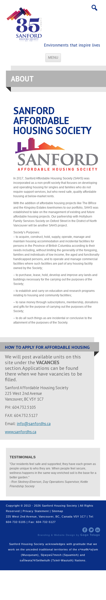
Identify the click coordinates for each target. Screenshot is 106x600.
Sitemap (57, 511)
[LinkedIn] (97, 529)
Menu (53, 57)
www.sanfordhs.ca (20, 432)
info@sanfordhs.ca (34, 423)
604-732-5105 (16, 521)
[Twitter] (91, 529)
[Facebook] (84, 529)
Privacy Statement (36, 511)
